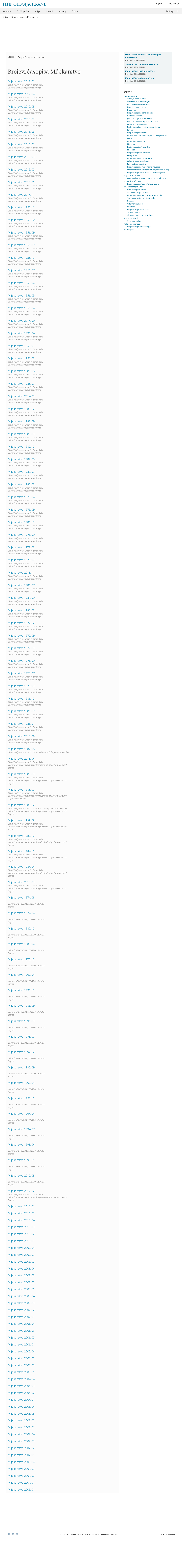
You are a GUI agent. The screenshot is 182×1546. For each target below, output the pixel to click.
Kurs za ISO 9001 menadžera (139, 78)
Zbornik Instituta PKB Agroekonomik (141, 215)
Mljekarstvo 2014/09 (21, 321)
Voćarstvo (131, 206)
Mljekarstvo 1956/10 (21, 220)
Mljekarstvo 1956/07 (21, 270)
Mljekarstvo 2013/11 (21, 572)
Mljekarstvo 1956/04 (21, 308)
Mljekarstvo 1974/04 (21, 913)
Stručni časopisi (131, 218)
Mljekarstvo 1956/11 (21, 207)
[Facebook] (9, 1534)
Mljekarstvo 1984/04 (21, 866)
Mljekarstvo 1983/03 (21, 434)
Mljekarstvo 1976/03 (21, 686)
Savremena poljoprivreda (137, 192)
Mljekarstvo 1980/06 (21, 944)
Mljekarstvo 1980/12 (21, 928)
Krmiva (130, 130)
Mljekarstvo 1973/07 (21, 1036)
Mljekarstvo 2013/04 (21, 758)
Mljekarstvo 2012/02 (21, 1191)
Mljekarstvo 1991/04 (21, 333)
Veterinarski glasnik (135, 204)
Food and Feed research (137, 107)
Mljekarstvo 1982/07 (21, 472)
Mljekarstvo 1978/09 (21, 535)
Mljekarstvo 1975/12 (21, 959)
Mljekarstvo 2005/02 (21, 1358)
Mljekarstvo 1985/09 (21, 1005)
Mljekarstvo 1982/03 (21, 484)
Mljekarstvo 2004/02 (21, 1393)
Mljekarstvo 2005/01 (21, 1372)
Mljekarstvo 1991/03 (21, 1021)
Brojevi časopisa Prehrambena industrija (143, 167)
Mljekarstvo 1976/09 (21, 661)
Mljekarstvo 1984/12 (21, 851)
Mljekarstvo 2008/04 (21, 1268)
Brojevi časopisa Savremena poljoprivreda (144, 195)
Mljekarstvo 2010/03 (21, 1227)
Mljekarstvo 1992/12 (21, 1052)
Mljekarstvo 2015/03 (21, 157)
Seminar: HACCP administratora (141, 64)
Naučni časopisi (130, 96)
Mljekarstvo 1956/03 (21, 358)
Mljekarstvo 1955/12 (21, 258)
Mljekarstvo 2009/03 (21, 1255)
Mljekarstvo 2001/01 (21, 1482)
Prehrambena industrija (136, 164)
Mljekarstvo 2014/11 (21, 195)
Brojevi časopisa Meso (136, 141)
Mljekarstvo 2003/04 (21, 1406)
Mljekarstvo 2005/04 (21, 1351)
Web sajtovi (129, 229)
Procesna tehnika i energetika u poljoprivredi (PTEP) (148, 170)
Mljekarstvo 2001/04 (21, 1462)
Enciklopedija (23, 11)
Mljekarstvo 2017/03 (21, 106)
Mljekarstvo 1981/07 (21, 585)
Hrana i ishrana (133, 110)
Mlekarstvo (131, 144)
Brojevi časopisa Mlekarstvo (138, 147)
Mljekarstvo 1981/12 (21, 522)
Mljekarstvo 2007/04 (21, 1296)
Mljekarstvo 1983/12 (21, 409)
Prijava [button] (159, 3)
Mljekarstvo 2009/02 (21, 1261)
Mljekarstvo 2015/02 (21, 169)
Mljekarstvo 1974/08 (21, 897)
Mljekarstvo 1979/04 (21, 497)
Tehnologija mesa (132, 224)
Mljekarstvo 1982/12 (21, 446)
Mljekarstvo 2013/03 (21, 882)
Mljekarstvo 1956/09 (21, 232)
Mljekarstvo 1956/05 (21, 295)
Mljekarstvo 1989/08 (21, 820)
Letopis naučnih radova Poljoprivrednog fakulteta (147, 135)
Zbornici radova (133, 212)
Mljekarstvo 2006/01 (21, 1344)
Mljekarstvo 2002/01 (21, 1455)
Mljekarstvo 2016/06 (21, 132)
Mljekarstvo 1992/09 (21, 1067)
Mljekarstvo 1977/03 (21, 648)
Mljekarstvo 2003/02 (21, 1420)
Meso (129, 138)
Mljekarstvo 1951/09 (21, 245)
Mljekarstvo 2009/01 (21, 1489)
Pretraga (170, 11)
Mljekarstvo (131, 150)
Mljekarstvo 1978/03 (21, 547)
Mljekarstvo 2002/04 (21, 1434)
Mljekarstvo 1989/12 (21, 836)
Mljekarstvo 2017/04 (21, 94)
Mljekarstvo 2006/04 (21, 1324)
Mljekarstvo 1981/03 (21, 610)
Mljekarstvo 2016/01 (21, 144)
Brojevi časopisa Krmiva (137, 133)
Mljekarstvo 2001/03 (21, 1469)
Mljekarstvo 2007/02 (21, 1310)
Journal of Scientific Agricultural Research (143, 121)
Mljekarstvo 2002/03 (21, 1441)
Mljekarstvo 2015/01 (21, 182)
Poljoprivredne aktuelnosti (138, 161)
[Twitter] (13, 1534)
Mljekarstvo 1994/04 (21, 1114)
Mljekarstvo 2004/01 (21, 1400)
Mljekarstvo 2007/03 (21, 1303)
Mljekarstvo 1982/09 (21, 459)
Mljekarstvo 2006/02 (21, 1337)
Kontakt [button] (172, 1534)
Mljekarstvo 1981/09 (21, 598)
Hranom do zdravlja (135, 115)
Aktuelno (7, 11)
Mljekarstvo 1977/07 (21, 673)
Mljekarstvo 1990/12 (21, 990)
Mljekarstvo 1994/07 (21, 1129)
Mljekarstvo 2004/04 (21, 1379)
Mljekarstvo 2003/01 (21, 1427)
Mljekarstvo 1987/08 (21, 749)
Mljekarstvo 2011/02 (21, 1213)
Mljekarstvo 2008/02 (21, 1282)
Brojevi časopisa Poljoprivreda (139, 158)
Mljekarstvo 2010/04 (21, 1220)
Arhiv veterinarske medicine (138, 104)
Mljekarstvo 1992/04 (21, 1083)
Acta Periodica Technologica (138, 101)
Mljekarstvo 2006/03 (21, 1331)
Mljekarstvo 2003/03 (21, 1413)
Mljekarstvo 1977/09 (21, 635)
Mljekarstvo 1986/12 (21, 698)
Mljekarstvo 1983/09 (21, 421)
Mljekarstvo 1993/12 (21, 1098)
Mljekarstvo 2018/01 (21, 81)
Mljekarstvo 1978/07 (21, 560)
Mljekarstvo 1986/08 (21, 371)
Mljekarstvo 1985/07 (21, 384)
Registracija (173, 3)
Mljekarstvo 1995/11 (21, 1160)
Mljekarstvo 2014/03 (21, 396)
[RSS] (17, 1534)
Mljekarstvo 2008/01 (21, 1289)
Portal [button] (164, 1534)
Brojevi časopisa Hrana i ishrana (140, 113)
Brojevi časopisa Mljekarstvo (24, 17)
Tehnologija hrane (24, 4)
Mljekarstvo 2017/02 (21, 119)
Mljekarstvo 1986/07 (21, 711)
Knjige (37, 11)
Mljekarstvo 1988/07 (21, 789)
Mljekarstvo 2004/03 (21, 1386)
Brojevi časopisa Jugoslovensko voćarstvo (144, 127)
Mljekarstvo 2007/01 (21, 1317)
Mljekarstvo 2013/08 (21, 736)
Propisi (49, 11)
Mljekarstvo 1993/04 (21, 1144)
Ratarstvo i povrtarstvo (136, 189)
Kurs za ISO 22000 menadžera (140, 71)
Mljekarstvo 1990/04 (21, 975)
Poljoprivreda (132, 155)
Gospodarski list (133, 221)
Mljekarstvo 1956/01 (21, 346)
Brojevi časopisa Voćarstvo (138, 209)
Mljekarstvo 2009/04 (21, 1248)
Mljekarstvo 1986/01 (21, 724)
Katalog (62, 11)
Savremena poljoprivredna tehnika (141, 198)
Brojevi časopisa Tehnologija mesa (141, 226)
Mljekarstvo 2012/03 (21, 1175)
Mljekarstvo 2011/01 (21, 1206)
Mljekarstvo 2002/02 (21, 1448)
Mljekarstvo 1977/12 (21, 623)
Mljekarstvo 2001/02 (21, 1476)
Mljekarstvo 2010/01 (21, 1241)
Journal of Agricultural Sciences (139, 118)
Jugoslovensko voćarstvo (137, 124)
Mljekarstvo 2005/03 (21, 1365)
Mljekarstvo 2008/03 (21, 1275)
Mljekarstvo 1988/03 (21, 774)
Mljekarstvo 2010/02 (21, 1234)
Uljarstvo (131, 201)
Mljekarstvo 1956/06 (21, 283)
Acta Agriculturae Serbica (137, 98)
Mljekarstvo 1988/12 (21, 805)
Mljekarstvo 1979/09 (21, 509)
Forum (75, 11)
